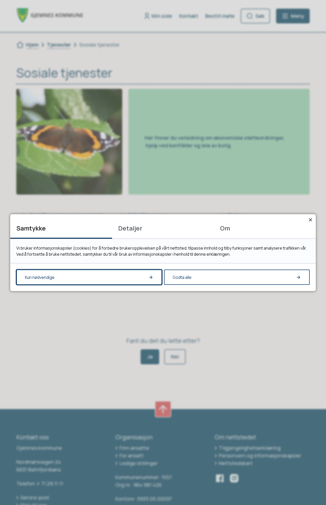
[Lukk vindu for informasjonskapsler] (310, 219)
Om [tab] (225, 228)
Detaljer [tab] (130, 228)
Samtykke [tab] (31, 228)
